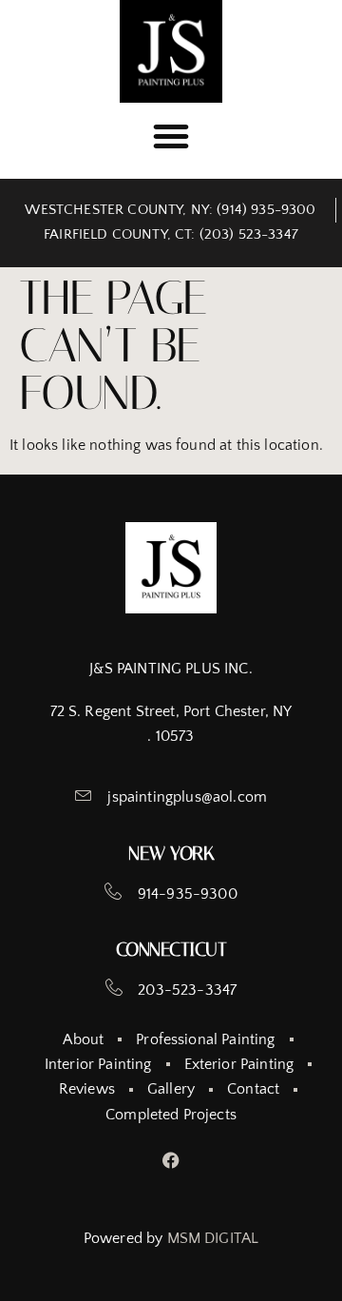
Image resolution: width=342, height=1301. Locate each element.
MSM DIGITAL (213, 1238)
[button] (171, 136)
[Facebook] (171, 1160)
